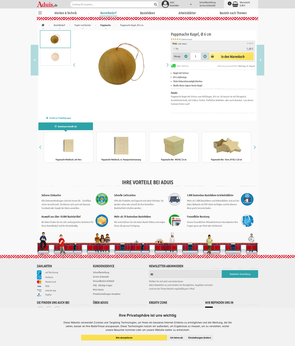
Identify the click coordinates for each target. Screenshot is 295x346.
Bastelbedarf (108, 13)
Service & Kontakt (207, 5)
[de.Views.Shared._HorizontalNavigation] (42, 26)
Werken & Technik (65, 13)
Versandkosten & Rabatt (103, 280)
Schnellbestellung (207, 2)
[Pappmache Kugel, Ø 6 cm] (120, 65)
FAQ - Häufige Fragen (102, 285)
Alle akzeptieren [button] (124, 337)
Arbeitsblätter (187, 13)
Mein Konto (98, 289)
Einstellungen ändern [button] (199, 337)
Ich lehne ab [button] (176, 337)
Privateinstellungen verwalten (106, 293)
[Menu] (40, 12)
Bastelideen (147, 13)
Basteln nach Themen (233, 13)
